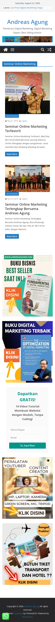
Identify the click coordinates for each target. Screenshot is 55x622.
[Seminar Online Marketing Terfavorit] (27, 93)
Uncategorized (12, 116)
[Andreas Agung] (5, 49)
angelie (24, 121)
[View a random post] (49, 49)
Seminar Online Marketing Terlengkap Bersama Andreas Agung (26, 208)
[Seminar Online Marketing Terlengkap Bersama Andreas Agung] (27, 178)
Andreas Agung (27, 22)
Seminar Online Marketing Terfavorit (26, 128)
